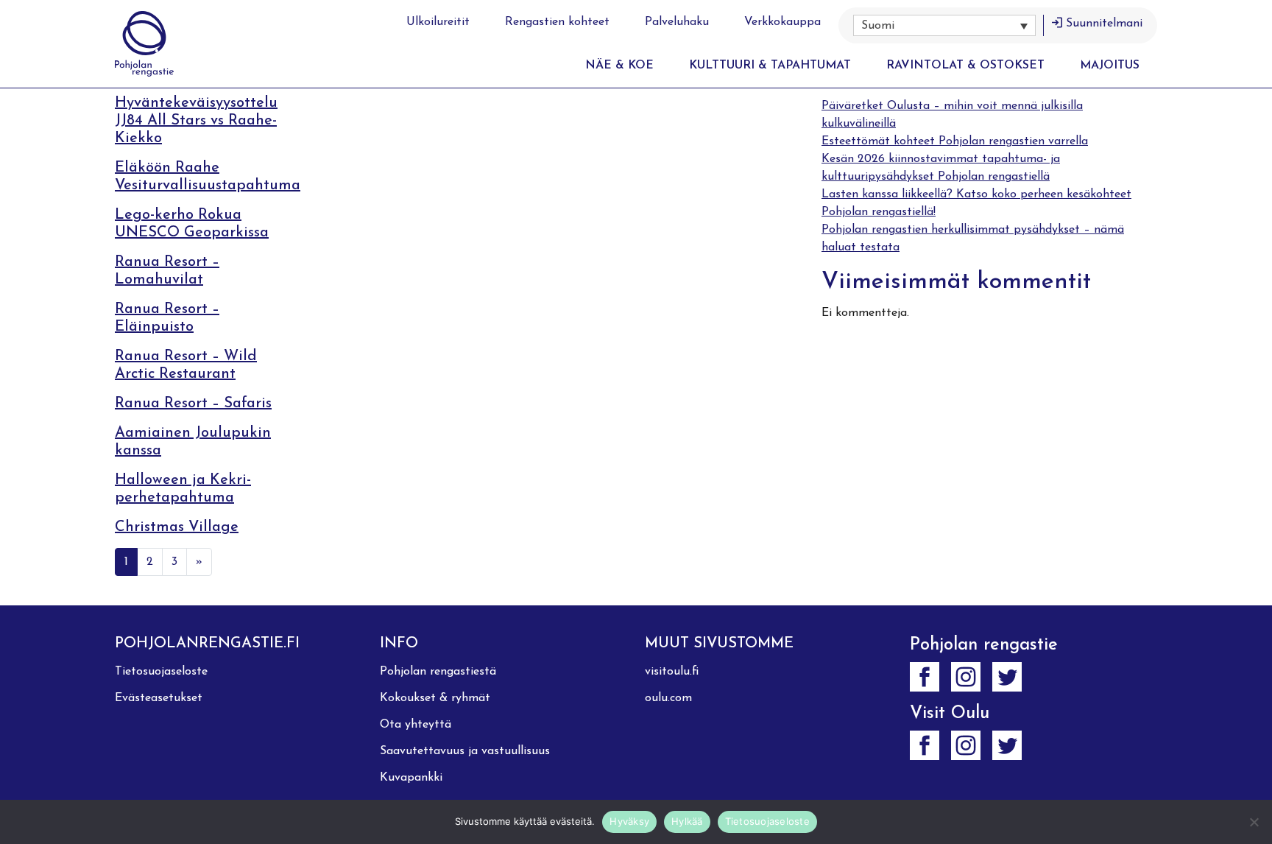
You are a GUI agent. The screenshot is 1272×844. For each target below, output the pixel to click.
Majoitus (1110, 65)
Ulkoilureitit (438, 22)
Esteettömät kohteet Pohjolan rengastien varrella (955, 141)
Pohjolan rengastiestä (438, 672)
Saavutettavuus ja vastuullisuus (465, 751)
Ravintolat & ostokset (965, 65)
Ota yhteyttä (415, 725)
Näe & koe (619, 65)
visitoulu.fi (672, 672)
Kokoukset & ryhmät (435, 698)
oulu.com (668, 698)
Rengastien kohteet (557, 22)
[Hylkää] (1253, 822)
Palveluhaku (677, 22)
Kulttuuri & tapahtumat (770, 65)
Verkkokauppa (782, 22)
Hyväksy (629, 821)
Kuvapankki (411, 778)
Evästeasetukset (158, 698)
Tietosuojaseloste (161, 672)
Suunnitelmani (1104, 23)
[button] (944, 25)
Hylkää (687, 821)
